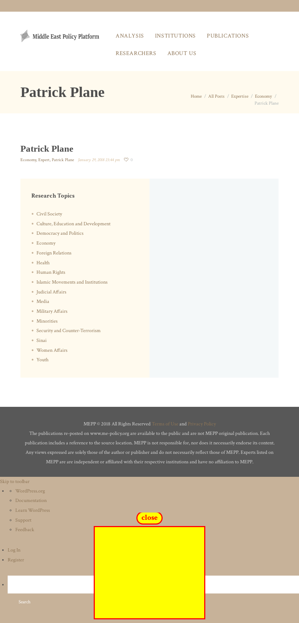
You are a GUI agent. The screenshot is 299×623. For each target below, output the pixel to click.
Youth (42, 360)
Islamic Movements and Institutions (72, 282)
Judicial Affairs (51, 292)
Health (43, 263)
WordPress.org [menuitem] (30, 491)
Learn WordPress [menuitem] (32, 510)
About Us (182, 53)
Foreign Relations (53, 253)
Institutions (175, 36)
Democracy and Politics (60, 233)
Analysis (130, 36)
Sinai (41, 340)
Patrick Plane (63, 160)
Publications (228, 36)
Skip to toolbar (15, 481)
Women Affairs (51, 350)
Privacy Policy (202, 424)
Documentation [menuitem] (31, 500)
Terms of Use (165, 424)
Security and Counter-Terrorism (68, 330)
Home (196, 96)
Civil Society (49, 214)
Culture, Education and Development (73, 224)
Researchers (136, 53)
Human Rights (50, 272)
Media (42, 301)
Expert (44, 160)
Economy (263, 96)
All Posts (216, 96)
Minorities (47, 321)
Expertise (239, 96)
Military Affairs (51, 311)
